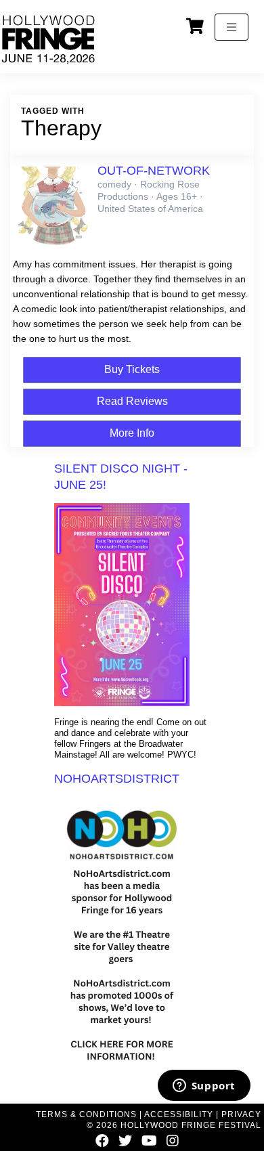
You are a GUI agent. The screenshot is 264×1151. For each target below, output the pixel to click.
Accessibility (178, 1114)
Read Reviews (132, 401)
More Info (132, 433)
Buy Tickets (132, 369)
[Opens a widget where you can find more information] (203, 1087)
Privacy (241, 1114)
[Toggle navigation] (231, 27)
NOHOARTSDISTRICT (116, 778)
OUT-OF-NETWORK (153, 170)
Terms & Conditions (86, 1114)
